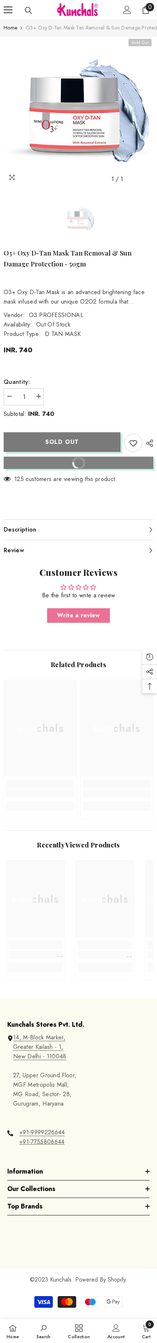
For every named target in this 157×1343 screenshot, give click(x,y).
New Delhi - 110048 (39, 1056)
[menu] (8, 9)
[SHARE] (147, 443)
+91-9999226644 (42, 1132)
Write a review (78, 615)
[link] (40, 794)
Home (10, 27)
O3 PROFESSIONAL (56, 315)
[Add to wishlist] (133, 443)
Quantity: (17, 382)
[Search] (28, 10)
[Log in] (127, 10)
